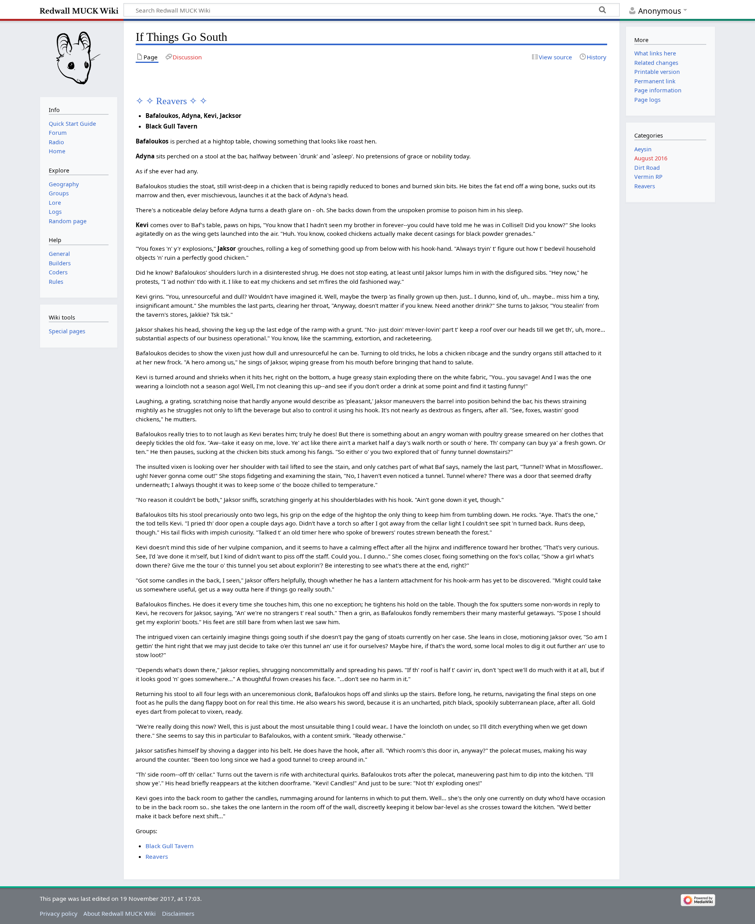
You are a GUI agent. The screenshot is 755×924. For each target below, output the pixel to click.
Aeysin (643, 149)
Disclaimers (178, 913)
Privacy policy (58, 913)
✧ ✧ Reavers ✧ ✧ (171, 101)
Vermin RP (648, 176)
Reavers (156, 856)
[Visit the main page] (78, 58)
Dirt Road (647, 167)
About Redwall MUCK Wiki (119, 913)
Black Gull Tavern (169, 846)
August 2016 (650, 158)
